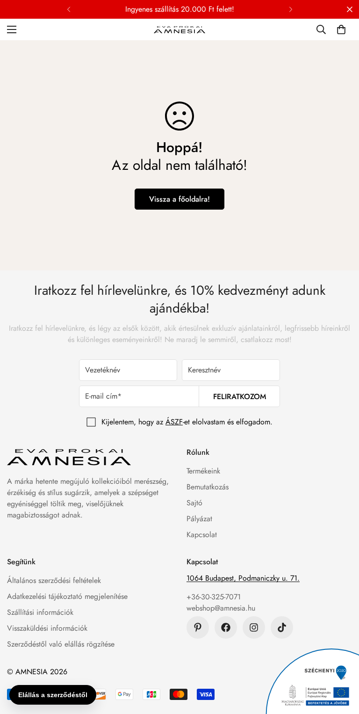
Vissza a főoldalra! (179, 199)
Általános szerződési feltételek (54, 580)
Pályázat (199, 518)
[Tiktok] (282, 627)
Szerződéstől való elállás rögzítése (61, 644)
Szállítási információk (40, 612)
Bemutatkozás (208, 486)
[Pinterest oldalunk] (198, 627)
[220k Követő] (226, 627)
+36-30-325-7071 (214, 596)
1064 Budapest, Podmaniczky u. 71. (243, 578)
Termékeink (203, 471)
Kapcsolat (202, 534)
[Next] (290, 9)
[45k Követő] (254, 627)
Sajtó (194, 502)
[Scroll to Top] (341, 663)
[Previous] (68, 9)
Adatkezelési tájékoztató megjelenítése (67, 596)
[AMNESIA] (179, 29)
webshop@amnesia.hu (221, 608)
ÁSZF (174, 421)
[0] (341, 29)
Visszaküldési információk (47, 628)
